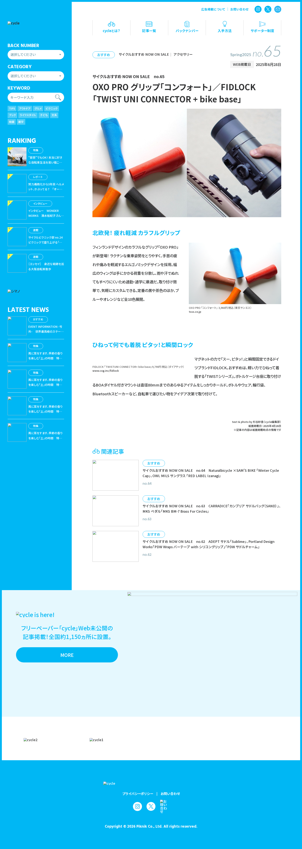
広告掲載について (213, 9)
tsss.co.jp (195, 312)
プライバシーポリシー (137, 793)
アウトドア (24, 108)
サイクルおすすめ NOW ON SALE (144, 54)
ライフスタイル (28, 115)
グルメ (38, 108)
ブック (12, 115)
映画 (11, 122)
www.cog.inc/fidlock (105, 371)
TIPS (12, 108)
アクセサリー (183, 54)
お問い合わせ (239, 9)
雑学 (21, 122)
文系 (54, 115)
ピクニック (52, 108)
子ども (44, 115)
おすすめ (103, 54)
